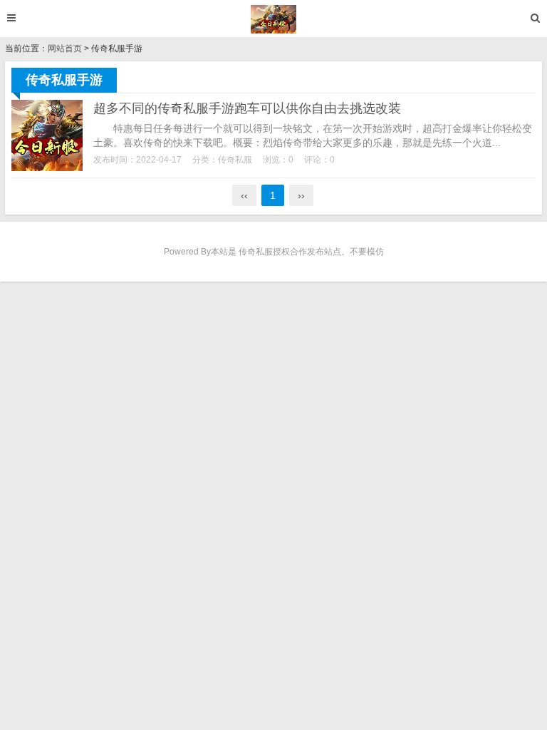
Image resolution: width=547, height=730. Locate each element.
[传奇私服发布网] (274, 19)
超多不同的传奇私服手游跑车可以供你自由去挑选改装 (247, 108)
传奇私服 (235, 160)
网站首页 (65, 48)
